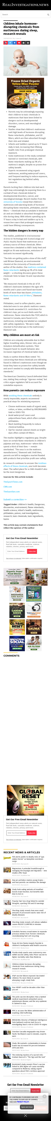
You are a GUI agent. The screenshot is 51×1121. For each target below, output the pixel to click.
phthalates (8, 513)
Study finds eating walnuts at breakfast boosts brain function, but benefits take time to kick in (28, 891)
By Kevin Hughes (26, 1060)
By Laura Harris (25, 1015)
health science (10, 510)
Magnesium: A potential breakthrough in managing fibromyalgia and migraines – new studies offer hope (29, 870)
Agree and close (27, 1107)
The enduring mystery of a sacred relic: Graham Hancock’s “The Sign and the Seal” (29, 1056)
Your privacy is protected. (13, 558)
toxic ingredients (35, 516)
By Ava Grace (25, 927)
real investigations (30, 513)
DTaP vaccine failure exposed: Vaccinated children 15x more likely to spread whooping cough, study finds (28, 978)
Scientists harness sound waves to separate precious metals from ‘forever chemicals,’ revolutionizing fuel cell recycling (29, 934)
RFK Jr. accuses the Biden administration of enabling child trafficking (29, 1012)
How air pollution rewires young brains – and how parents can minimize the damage (29, 881)
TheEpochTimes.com (12, 482)
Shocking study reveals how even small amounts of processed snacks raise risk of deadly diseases (29, 912)
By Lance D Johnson (27, 938)
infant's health (24, 510)
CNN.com (7, 487)
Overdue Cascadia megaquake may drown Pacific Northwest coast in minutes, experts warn (29, 1034)
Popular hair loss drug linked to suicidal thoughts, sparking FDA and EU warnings (28, 902)
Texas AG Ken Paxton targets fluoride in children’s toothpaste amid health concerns (29, 944)
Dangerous (40, 504)
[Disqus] (25, 689)
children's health (26, 504)
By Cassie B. (24, 864)
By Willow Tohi (25, 875)
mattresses (37, 510)
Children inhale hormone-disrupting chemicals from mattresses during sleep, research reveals (28, 966)
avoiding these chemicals (20, 395)
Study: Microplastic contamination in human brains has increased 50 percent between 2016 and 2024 (29, 1045)
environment (21, 507)
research (7, 516)
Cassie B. (18, 38)
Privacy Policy (23, 1102)
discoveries (8, 507)
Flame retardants (36, 507)
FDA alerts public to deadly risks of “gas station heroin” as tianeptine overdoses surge (28, 859)
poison (17, 513)
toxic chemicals (20, 516)
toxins (6, 519)
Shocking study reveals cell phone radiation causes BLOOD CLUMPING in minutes (29, 923)
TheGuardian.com (11, 492)
